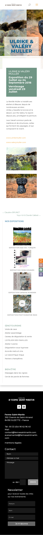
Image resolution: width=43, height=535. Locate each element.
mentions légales (13, 443)
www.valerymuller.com (16, 142)
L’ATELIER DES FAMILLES (16, 340)
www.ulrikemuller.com (16, 138)
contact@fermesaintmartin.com (20, 432)
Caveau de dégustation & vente (18, 336)
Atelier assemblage (13, 333)
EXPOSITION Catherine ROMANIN (22, 292)
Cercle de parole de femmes (17, 377)
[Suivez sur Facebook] (19, 407)
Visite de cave (11, 329)
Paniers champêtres (14, 359)
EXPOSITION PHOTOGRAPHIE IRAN (22, 315)
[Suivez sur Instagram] (24, 407)
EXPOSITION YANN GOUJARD (22, 270)
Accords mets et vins (14, 351)
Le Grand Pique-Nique (14, 355)
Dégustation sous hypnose (16, 348)
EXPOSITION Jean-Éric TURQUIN (22, 248)
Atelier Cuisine (11, 344)
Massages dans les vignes (16, 373)
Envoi (33, 482)
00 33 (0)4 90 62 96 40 (20, 427)
